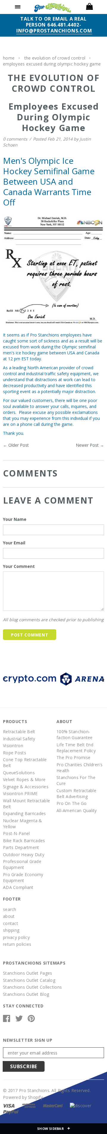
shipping (11, 930)
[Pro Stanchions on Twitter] (19, 1020)
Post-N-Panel (16, 833)
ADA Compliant (18, 887)
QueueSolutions (19, 772)
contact (10, 923)
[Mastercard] (53, 1105)
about (9, 916)
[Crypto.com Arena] (53, 678)
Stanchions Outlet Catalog (29, 980)
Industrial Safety (19, 739)
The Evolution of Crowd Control (54, 58)
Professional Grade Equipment (22, 864)
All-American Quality (76, 810)
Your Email (14, 543)
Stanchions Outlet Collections (32, 987)
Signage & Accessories (25, 786)
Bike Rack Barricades (24, 840)
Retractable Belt (19, 731)
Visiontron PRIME (20, 793)
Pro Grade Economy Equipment (23, 877)
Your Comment (19, 566)
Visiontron (13, 745)
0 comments (16, 139)
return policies (17, 944)
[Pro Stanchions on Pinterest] (31, 1020)
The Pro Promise (73, 757)
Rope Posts (14, 753)
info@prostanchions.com (54, 30)
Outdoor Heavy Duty (23, 854)
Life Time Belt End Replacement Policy (76, 747)
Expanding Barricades (24, 813)
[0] (89, 7)
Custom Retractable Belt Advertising (76, 793)
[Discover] (80, 1105)
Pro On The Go (71, 803)
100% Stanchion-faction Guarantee (74, 734)
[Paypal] (11, 1111)
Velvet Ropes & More (24, 779)
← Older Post (16, 445)
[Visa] (9, 1105)
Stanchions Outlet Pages (27, 973)
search (9, 909)
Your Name (14, 519)
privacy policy (16, 937)
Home (9, 58)
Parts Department (21, 847)
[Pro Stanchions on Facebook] (6, 1020)
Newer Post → (90, 445)
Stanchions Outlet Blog (26, 994)
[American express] (29, 1105)
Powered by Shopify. (23, 1097)
